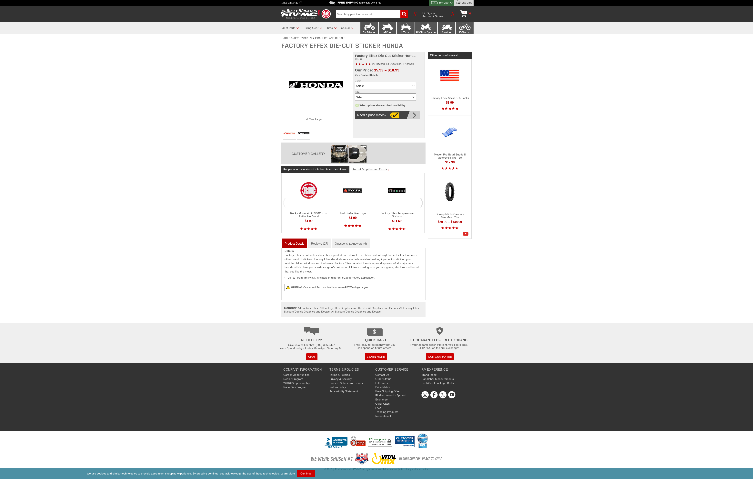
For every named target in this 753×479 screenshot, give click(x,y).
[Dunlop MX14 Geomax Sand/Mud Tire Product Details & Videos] (466, 234)
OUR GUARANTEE (440, 356)
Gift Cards (381, 383)
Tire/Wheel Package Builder (438, 383)
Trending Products (386, 411)
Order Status (383, 378)
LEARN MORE (376, 356)
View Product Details (366, 75)
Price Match (382, 387)
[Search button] (404, 14)
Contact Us (382, 374)
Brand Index (429, 374)
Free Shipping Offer (387, 391)
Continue (306, 473)
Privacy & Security (340, 378)
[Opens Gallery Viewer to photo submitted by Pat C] (339, 154)
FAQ (378, 407)
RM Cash (444, 2)
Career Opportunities (296, 374)
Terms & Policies (339, 374)
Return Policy (337, 387)
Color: (358, 80)
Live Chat (466, 2)
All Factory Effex (308, 308)
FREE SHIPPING (359, 2)
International (383, 416)
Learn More (287, 473)
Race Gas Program (295, 387)
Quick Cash (382, 403)
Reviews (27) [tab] (319, 243)
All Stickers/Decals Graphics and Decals (356, 311)
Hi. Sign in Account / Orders (432, 15)
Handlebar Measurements (437, 378)
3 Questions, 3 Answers (401, 63)
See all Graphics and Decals (369, 169)
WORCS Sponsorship (296, 383)
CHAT (312, 356)
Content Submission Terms (346, 383)
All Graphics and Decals (383, 308)
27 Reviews (379, 64)
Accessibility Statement (343, 391)
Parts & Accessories (297, 38)
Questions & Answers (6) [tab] (351, 243)
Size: (357, 92)
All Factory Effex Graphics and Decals (343, 308)
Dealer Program (293, 378)
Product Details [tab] (294, 243)
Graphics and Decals (330, 38)
